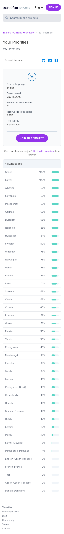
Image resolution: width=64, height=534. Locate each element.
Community (8, 520)
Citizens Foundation (24, 32)
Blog (4, 515)
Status (5, 524)
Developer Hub (10, 511)
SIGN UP (53, 7)
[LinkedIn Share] (50, 60)
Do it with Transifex (43, 151)
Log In (39, 7)
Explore (7, 32)
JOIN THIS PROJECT (32, 138)
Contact (6, 528)
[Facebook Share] (56, 60)
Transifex (7, 507)
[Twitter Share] (43, 60)
